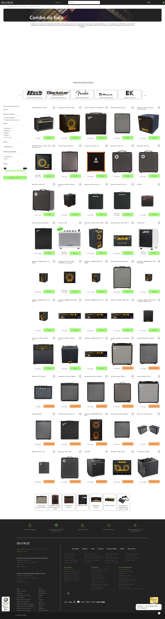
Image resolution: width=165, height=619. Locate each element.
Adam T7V (122, 573)
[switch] (5, 609)
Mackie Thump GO (125, 569)
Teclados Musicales (70, 554)
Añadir (49, 137)
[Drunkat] (7, 2)
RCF (40, 597)
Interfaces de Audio (70, 562)
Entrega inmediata (10, 117)
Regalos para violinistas (71, 578)
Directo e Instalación (112, 562)
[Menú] (9, 598)
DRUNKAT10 (9, 146)
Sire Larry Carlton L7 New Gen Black (130, 588)
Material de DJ (68, 556)
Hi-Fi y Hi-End (130, 556)
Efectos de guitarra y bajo (93, 556)
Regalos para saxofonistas (72, 580)
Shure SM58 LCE (97, 586)
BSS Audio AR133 (97, 588)
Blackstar (8, 130)
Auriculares (88, 562)
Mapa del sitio (43, 610)
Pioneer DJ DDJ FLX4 (98, 571)
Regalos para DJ (69, 569)
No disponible (128, 368)
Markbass (8, 128)
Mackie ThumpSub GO (126, 571)
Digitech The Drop (97, 582)
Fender (7, 133)
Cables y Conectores (132, 558)
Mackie (41, 606)
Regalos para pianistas (71, 573)
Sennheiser (42, 604)
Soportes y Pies (131, 560)
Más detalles (37, 121)
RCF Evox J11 (123, 582)
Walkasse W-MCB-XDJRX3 (127, 580)
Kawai (40, 599)
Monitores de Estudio (71, 560)
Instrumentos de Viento (92, 560)
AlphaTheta (42, 593)
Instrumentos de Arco (112, 554)
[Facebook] (65, 593)
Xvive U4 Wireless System (100, 569)
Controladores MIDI (111, 558)
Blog (18, 589)
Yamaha (41, 595)
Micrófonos (109, 556)
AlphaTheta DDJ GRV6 (99, 578)
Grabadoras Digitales (132, 554)
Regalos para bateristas (71, 576)
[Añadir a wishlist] (54, 107)
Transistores (9, 156)
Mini (7, 159)
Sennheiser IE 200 (125, 576)
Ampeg (7, 135)
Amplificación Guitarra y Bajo (94, 558)
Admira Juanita (124, 578)
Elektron (41, 608)
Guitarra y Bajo (69, 558)
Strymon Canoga (124, 586)
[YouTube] (72, 593)
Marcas (41, 589)
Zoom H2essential (97, 576)
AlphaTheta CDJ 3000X (126, 584)
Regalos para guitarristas (72, 571)
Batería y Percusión (111, 560)
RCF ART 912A (96, 573)
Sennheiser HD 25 (97, 580)
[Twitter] (68, 593)
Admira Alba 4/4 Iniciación (100, 584)
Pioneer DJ (42, 591)
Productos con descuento (12, 120)
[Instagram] (75, 593)
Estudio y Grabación (91, 554)
